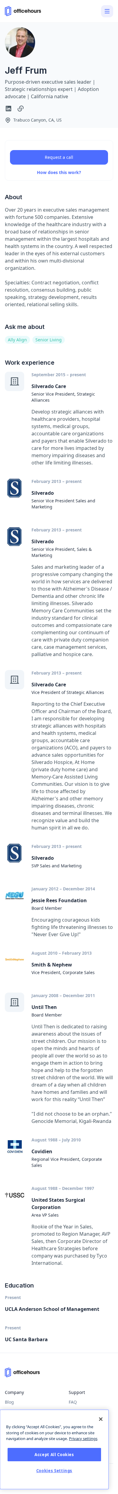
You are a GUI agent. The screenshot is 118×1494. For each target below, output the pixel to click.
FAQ (73, 1402)
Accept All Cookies (54, 1454)
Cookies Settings (54, 1470)
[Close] (101, 1419)
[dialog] (54, 1449)
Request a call (59, 157)
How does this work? (59, 172)
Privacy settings (83, 1438)
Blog (9, 1402)
